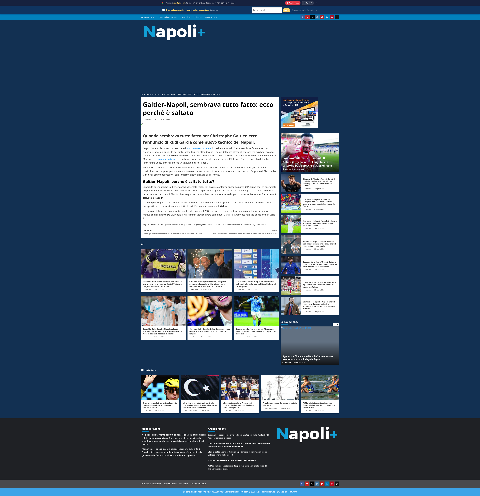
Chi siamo (198, 17)
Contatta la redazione (168, 17)
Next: (244, 232)
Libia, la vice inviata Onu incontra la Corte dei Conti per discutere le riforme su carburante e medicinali (200, 405)
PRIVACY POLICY (211, 17)
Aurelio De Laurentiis (156, 224)
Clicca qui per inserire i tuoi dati (302, 10)
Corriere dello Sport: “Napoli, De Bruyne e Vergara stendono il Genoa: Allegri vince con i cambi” (320, 223)
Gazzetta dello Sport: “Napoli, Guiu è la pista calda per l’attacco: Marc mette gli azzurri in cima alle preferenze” (320, 264)
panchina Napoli (229, 224)
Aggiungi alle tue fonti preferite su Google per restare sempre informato (200, 3)
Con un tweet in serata (199, 148)
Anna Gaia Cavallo (191, 410)
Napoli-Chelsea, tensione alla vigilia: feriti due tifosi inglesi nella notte (308, 358)
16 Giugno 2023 (166, 119)
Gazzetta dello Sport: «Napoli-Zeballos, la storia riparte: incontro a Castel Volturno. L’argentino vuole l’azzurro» (162, 284)
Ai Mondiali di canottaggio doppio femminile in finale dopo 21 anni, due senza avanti (319, 405)
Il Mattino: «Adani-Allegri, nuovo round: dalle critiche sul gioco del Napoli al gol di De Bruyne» (256, 284)
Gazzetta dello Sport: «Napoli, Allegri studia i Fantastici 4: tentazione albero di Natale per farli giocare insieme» (162, 331)
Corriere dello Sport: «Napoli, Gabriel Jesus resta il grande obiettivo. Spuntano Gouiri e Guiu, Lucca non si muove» (319, 305)
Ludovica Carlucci (151, 119)
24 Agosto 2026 (319, 209)
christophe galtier (193, 224)
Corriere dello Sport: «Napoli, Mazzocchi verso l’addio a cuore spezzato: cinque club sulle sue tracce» (256, 331)
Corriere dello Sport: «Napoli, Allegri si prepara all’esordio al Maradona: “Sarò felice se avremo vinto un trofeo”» (207, 284)
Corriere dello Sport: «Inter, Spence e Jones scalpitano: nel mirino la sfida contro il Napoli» (209, 331)
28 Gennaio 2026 (299, 362)
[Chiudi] (316, 3)
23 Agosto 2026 (319, 228)
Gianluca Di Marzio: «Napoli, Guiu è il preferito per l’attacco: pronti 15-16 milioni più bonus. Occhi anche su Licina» (319, 182)
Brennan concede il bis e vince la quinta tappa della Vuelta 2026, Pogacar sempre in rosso (160, 405)
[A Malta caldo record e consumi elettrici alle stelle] (280, 387)
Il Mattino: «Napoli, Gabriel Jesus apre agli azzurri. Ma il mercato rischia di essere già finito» (319, 284)
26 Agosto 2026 (159, 289)
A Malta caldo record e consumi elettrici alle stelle (280, 404)
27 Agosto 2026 (159, 410)
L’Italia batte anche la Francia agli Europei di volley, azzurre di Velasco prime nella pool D (238, 405)
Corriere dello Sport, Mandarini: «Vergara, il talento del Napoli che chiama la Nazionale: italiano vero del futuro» (319, 203)
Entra (286, 10)
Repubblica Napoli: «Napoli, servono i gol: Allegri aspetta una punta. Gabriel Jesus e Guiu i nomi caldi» (319, 243)
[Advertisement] (240, 64)
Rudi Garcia (261, 224)
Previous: (172, 232)
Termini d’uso (185, 17)
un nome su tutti (166, 159)
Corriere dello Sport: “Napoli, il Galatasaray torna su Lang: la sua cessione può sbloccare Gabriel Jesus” (308, 161)
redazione (148, 289)
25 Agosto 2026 (252, 289)
